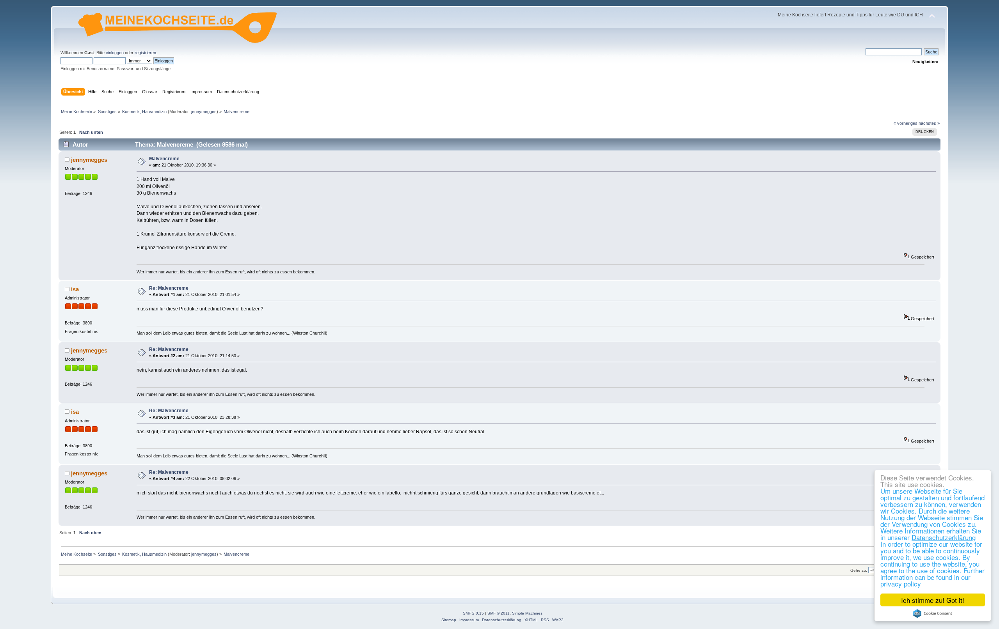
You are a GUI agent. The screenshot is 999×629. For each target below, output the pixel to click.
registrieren (145, 52)
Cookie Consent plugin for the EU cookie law (932, 613)
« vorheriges (905, 123)
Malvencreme (164, 158)
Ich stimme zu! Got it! (932, 600)
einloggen (115, 52)
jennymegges (204, 111)
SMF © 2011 (498, 613)
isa (75, 289)
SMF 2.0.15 (473, 613)
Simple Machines (527, 613)
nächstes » (929, 123)
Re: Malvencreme (168, 288)
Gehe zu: (858, 570)
